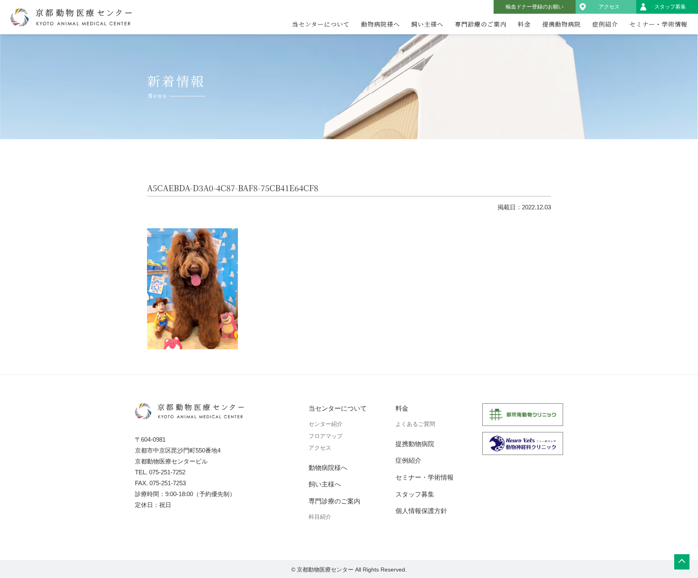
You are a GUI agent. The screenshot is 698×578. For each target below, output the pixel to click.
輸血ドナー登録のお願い (534, 7)
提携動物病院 (561, 24)
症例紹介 (605, 24)
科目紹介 (320, 516)
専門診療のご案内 (481, 24)
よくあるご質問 (415, 424)
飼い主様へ (427, 24)
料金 (524, 24)
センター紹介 (326, 424)
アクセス (609, 7)
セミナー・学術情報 (658, 24)
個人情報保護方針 (421, 510)
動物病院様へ (380, 24)
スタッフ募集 (670, 7)
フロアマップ (326, 436)
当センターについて (321, 24)
